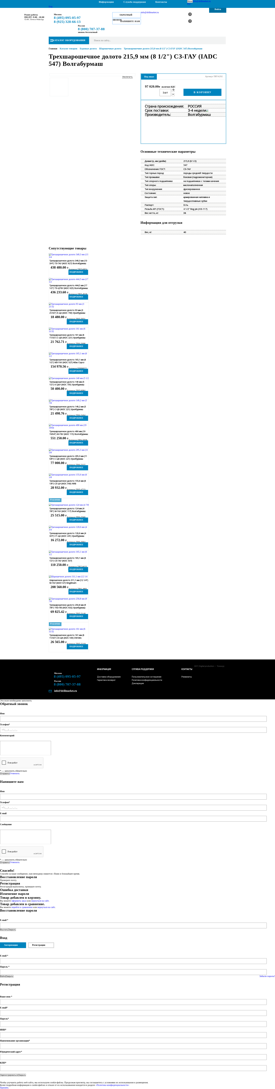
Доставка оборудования (109, 677)
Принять (4, 1087)
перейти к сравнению (22, 907)
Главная (53, 48)
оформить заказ (19, 901)
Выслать (4, 930)
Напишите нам (130, 21)
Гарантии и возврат (106, 680)
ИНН (3, 1029)
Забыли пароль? (267, 976)
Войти (2, 976)
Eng (50, 6)
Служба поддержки (134, 2)
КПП (3, 1063)
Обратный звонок (122, 16)
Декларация (138, 683)
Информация (106, 2)
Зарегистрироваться (9, 1075)
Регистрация (38, 945)
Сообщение (6, 824)
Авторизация (11, 945)
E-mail (3, 813)
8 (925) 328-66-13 (67, 22)
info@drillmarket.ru (202, 1)
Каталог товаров (68, 48)
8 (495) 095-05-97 (67, 18)
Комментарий (7, 735)
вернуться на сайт (40, 901)
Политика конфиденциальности (147, 680)
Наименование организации (15, 1040)
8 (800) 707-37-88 (91, 29)
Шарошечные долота (110, 48)
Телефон (5, 724)
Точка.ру (220, 666)
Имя (2, 713)
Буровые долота (88, 48)
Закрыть (12, 930)
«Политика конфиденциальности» (112, 1085)
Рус (189, 4)
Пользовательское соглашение (146, 677)
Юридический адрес (11, 1052)
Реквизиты (186, 677)
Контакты (161, 2)
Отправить (4, 774)
